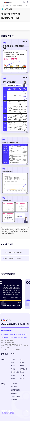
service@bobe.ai (9, 342)
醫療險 (13, 365)
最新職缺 (14, 399)
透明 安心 (7, 412)
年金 (21, 359)
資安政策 (14, 387)
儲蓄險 (13, 378)
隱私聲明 (14, 383)
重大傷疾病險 (15, 372)
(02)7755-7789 (9, 340)
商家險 (22, 372)
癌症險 (13, 369)
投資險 (22, 365)
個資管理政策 (15, 390)
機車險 (22, 378)
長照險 (13, 375)
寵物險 (22, 362)
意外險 (13, 359)
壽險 (12, 362)
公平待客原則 (15, 396)
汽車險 (22, 375)
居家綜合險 (23, 369)
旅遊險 (13, 354)
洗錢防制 (14, 393)
